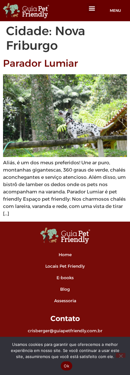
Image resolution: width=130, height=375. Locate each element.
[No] (120, 355)
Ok (66, 365)
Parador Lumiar (40, 63)
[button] (92, 8)
